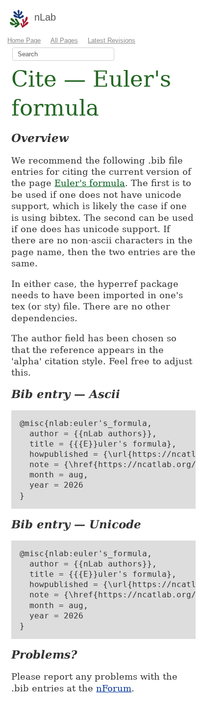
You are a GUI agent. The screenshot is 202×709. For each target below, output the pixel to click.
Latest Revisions (111, 40)
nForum (113, 688)
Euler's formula (89, 183)
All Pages (64, 40)
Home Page (24, 40)
